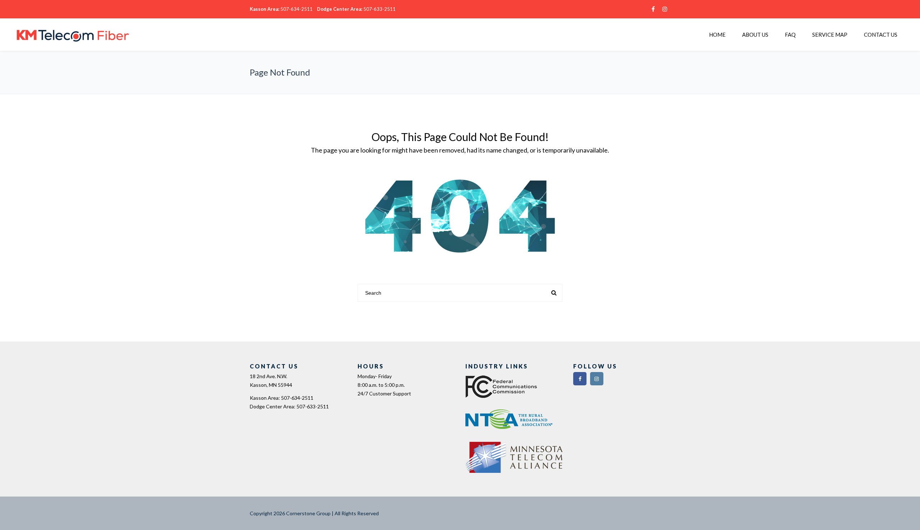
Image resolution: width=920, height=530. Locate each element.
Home (717, 34)
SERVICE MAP (829, 34)
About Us (755, 34)
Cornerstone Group (308, 513)
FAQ (790, 34)
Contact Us (880, 34)
